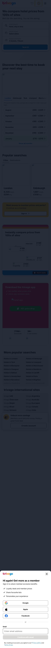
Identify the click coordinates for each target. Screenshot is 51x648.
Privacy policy (36, 643)
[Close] (46, 574)
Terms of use (8, 645)
